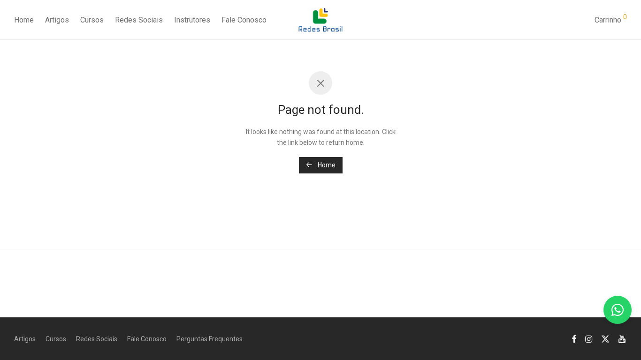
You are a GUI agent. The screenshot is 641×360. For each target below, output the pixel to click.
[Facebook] (574, 338)
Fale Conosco (244, 19)
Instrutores (192, 19)
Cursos (92, 19)
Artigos (57, 19)
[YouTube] (622, 338)
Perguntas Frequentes (209, 339)
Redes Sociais (139, 19)
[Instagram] (588, 338)
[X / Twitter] (605, 338)
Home (24, 19)
